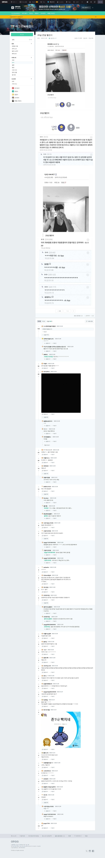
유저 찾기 (24, 13)
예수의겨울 (46, 710)
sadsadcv (46, 567)
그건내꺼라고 (47, 771)
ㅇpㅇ (45, 649)
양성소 (31, 13)
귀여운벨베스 (47, 437)
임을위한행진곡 (47, 684)
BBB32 (46, 354)
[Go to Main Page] (4, 2)
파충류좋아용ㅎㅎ (48, 763)
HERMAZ (46, 466)
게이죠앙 (45, 587)
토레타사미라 (47, 486)
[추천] (38, 326)
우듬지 (45, 363)
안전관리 (45, 779)
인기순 (39, 321)
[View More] (82, 2)
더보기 (45, 331)
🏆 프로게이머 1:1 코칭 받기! (15, 17)
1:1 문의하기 (78, 836)
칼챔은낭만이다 (48, 421)
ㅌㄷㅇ (45, 429)
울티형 (45, 506)
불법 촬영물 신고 (60, 836)
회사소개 (13, 836)
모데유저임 (46, 595)
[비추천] (38, 331)
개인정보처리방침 (33, 836)
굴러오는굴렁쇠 (48, 607)
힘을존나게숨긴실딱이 (49, 787)
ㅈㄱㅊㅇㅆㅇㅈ (47, 450)
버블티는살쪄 (47, 633)
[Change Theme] (91, 2)
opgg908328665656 (50, 624)
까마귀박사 (46, 371)
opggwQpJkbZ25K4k (49, 692)
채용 (86, 836)
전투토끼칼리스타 (48, 339)
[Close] (93, 8)
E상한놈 (45, 700)
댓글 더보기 (47, 445)
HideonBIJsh (47, 575)
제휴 (69, 836)
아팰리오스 (46, 458)
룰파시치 (45, 753)
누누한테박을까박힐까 (49, 326)
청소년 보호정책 (47, 836)
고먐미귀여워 (47, 531)
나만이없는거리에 (48, 523)
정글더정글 (47, 477)
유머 (38, 38)
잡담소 (37, 13)
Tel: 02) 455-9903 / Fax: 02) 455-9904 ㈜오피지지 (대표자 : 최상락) (26, 846)
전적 (14, 2)
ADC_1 (45, 676)
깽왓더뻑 (45, 658)
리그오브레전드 (15, 13)
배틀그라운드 (51, 13)
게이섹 (45, 795)
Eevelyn (46, 498)
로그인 (100, 2)
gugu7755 (46, 823)
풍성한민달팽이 (48, 514)
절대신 (45, 641)
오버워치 (43, 13)
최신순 (43, 321)
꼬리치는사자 (47, 666)
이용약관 (22, 836)
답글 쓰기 (48, 343)
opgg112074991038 (50, 542)
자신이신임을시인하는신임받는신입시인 (55, 346)
